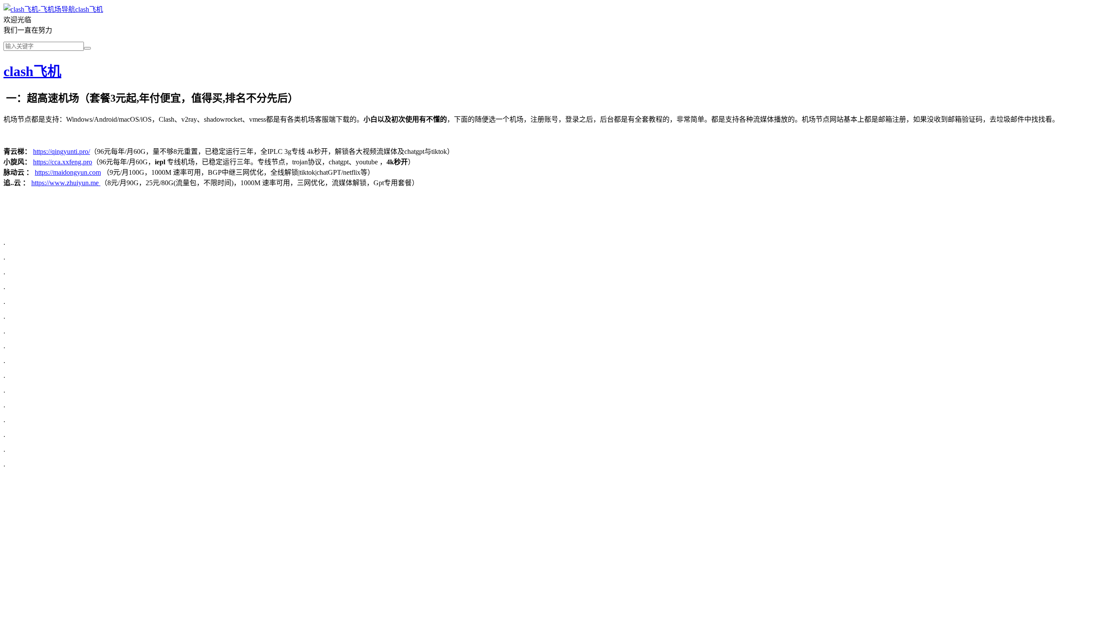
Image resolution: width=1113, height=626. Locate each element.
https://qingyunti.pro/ (61, 151)
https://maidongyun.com (68, 172)
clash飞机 (89, 9)
